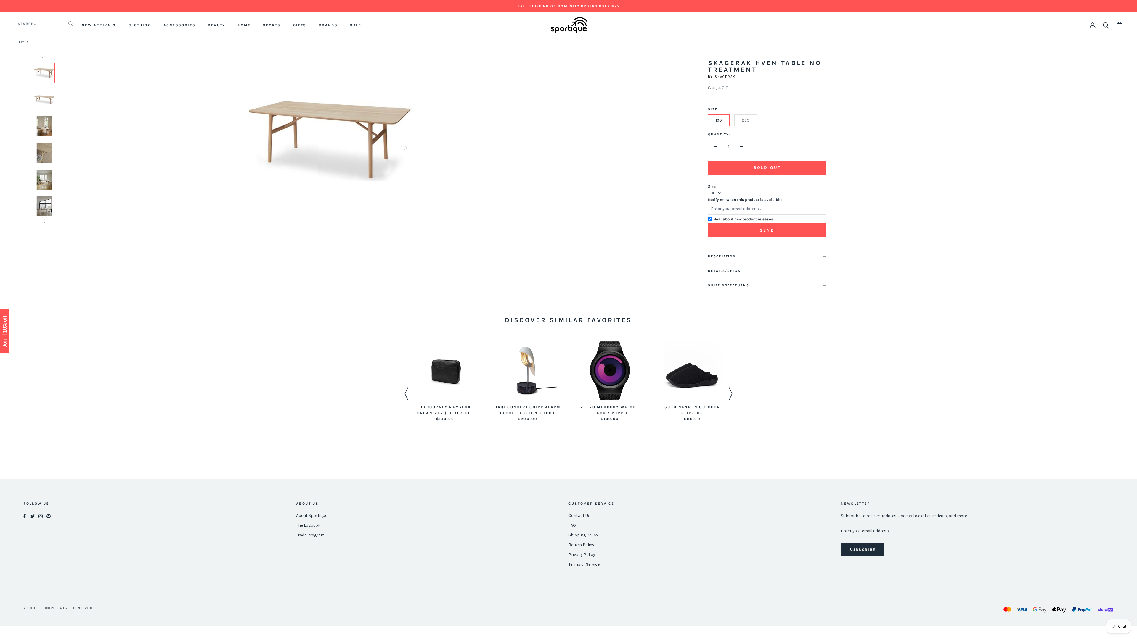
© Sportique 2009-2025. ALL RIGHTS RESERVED (58, 607)
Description (722, 256)
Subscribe (862, 550)
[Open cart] (1119, 25)
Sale (356, 25)
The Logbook (308, 525)
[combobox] (42, 24)
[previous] (255, 147)
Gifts (299, 25)
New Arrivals (99, 25)
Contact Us (579, 515)
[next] (405, 147)
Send (767, 230)
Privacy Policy (581, 554)
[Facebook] (25, 515)
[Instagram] (40, 515)
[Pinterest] (48, 515)
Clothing (140, 25)
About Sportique (311, 515)
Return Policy (581, 544)
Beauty (216, 25)
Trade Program (310, 535)
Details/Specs (724, 271)
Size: (712, 186)
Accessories (179, 25)
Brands (328, 25)
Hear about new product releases (743, 219)
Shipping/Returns (728, 285)
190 (719, 120)
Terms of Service (584, 564)
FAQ (572, 525)
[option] (44, 73)
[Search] (1106, 25)
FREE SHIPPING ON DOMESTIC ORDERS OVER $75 (568, 6)
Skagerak (725, 77)
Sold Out (767, 167)
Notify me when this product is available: (745, 199)
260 (745, 120)
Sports (271, 25)
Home (244, 25)
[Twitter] (32, 515)
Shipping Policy (583, 535)
